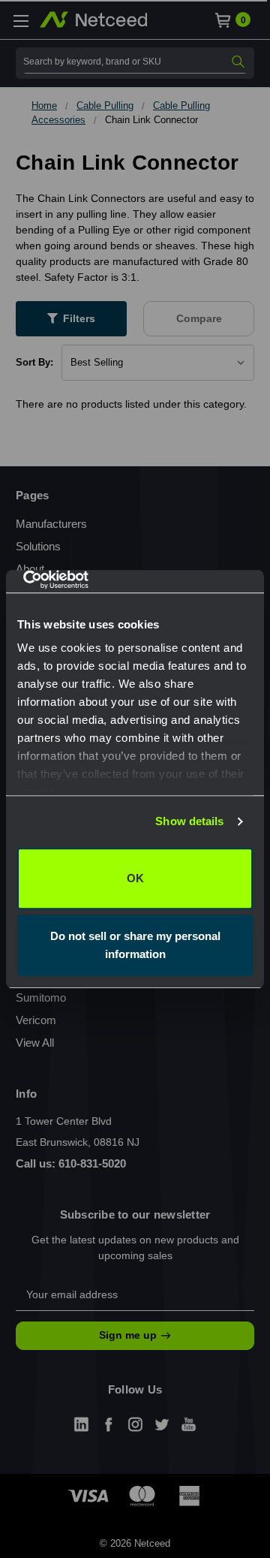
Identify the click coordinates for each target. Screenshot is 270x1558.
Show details (189, 821)
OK (135, 878)
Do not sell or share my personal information (135, 945)
